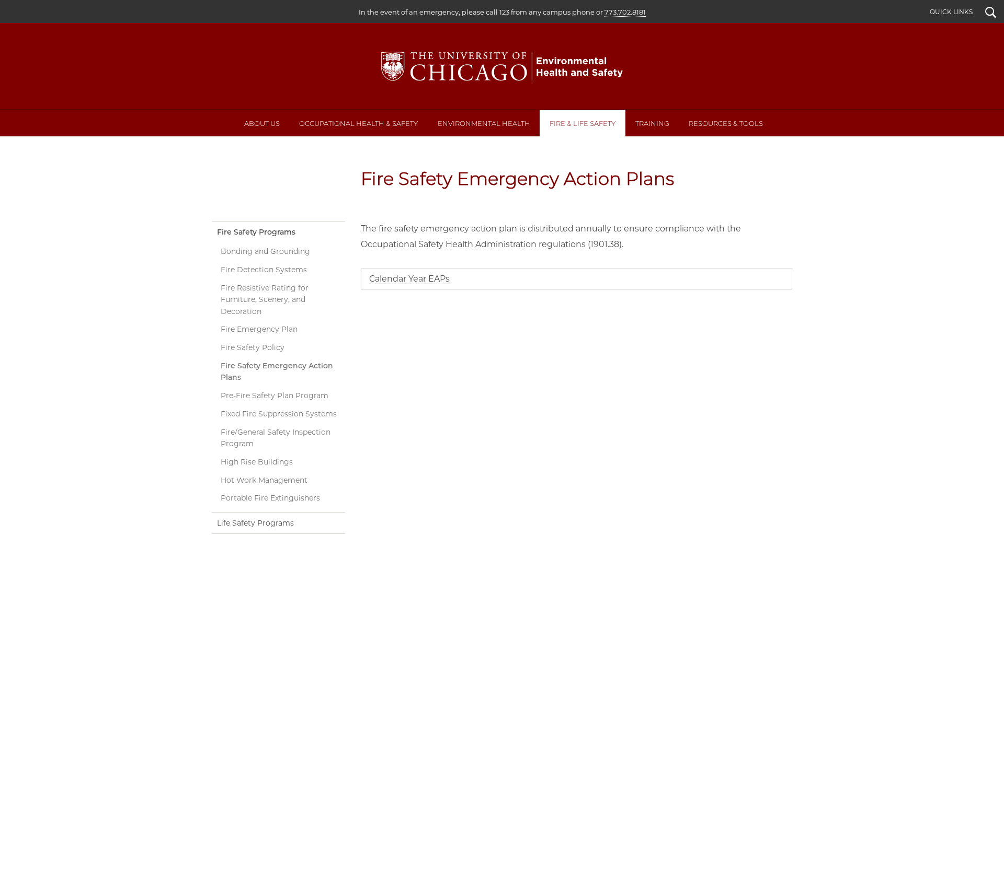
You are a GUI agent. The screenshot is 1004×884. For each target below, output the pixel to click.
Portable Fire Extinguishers (270, 498)
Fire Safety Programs (256, 232)
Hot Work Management (264, 480)
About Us (262, 123)
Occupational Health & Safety (358, 123)
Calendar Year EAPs (409, 279)
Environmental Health (484, 123)
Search (990, 13)
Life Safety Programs (255, 523)
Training (652, 123)
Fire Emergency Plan (259, 329)
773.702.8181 (625, 12)
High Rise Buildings (257, 462)
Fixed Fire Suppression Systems (279, 413)
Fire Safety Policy (252, 347)
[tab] (576, 279)
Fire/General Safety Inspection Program (275, 438)
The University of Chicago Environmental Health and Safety (502, 66)
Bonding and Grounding (265, 251)
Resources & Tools (726, 123)
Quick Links (951, 12)
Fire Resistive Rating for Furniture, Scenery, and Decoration (265, 299)
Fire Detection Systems (264, 269)
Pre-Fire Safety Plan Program (274, 395)
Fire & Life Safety (582, 123)
